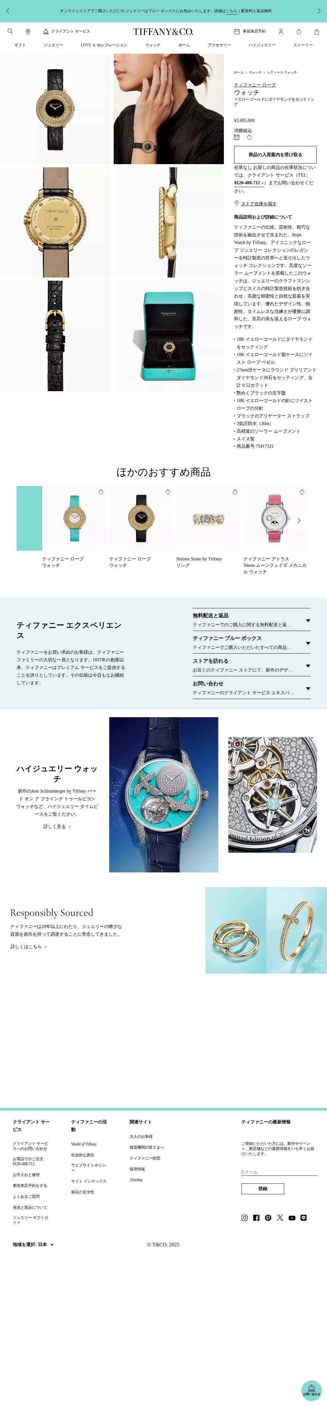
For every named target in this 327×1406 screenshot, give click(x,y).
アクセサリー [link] (219, 45)
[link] (28, 31)
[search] (10, 31)
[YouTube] (294, 1218)
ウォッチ (255, 72)
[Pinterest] (270, 1218)
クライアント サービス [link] (70, 31)
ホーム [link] (184, 45)
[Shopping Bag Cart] (316, 31)
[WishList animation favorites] (298, 31)
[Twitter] (282, 1218)
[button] (10, 31)
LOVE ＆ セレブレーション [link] (104, 45)
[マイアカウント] (281, 31)
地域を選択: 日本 (30, 1244)
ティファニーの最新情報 (266, 1122)
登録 (262, 1188)
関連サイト (141, 1122)
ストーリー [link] (303, 45)
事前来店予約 (254, 31)
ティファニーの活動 (89, 1126)
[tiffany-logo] (163, 31)
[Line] (305, 1218)
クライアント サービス (31, 1126)
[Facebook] (258, 1218)
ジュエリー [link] (53, 45)
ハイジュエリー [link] (262, 45)
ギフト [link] (20, 45)
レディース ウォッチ (282, 72)
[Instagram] (246, 1218)
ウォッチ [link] (153, 45)
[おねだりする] (236, 137)
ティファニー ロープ (255, 85)
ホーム (239, 72)
